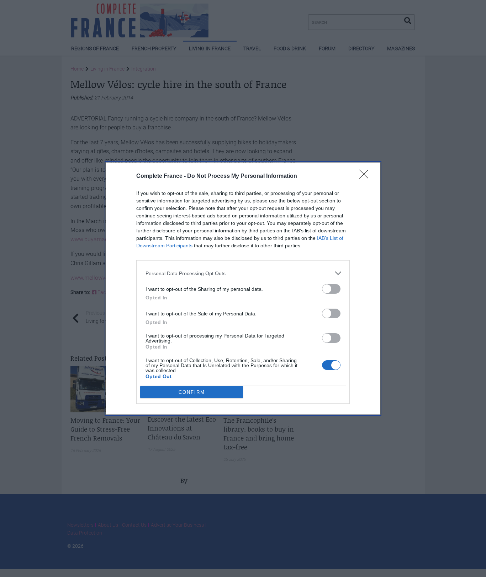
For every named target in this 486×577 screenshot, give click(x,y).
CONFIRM (192, 392)
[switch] (331, 289)
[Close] (366, 176)
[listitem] (243, 273)
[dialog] (243, 288)
